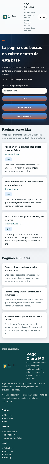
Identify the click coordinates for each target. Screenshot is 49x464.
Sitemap (7, 457)
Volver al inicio (25, 107)
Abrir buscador (24, 116)
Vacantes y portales (13, 438)
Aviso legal (9, 448)
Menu (42, 17)
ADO (6, 421)
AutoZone (8, 418)
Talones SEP (9, 434)
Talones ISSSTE (10, 431)
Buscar (24, 98)
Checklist (8, 415)
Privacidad (8, 451)
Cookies (7, 454)
